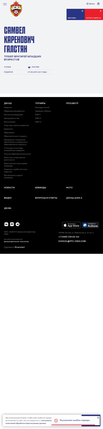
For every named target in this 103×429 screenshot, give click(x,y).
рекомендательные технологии (16, 241)
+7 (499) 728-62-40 (68, 237)
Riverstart (20, 247)
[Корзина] (98, 3)
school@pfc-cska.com (72, 241)
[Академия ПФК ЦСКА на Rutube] (12, 224)
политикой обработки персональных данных (25, 423)
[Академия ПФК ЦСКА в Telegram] (17, 224)
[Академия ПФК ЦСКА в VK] (6, 224)
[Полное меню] (5, 4)
